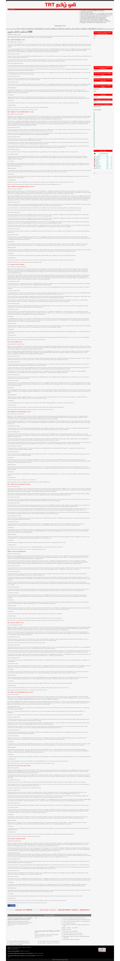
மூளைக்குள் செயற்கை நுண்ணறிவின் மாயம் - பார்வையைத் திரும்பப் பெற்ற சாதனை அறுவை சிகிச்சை (87, 13)
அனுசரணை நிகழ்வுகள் (39, 28)
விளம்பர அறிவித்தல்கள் (92, 28)
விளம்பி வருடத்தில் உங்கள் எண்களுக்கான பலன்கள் (19, 941)
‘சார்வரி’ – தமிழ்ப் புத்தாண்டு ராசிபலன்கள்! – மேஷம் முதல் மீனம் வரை (76, 919)
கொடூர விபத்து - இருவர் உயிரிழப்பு (75, 12)
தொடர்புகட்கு (100, 28)
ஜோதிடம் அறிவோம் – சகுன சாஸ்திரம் (70, 927)
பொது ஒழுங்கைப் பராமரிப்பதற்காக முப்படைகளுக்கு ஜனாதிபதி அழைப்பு (82, 22)
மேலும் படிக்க (69, 909)
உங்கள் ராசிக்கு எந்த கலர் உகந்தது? (15, 944)
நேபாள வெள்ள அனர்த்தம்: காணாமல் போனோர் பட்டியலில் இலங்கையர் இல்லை (83, 19)
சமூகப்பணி (48, 28)
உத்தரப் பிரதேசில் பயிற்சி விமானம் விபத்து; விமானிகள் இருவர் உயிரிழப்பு (81, 18)
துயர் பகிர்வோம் (84, 28)
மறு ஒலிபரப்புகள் (30, 28)
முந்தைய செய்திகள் (32, 909)
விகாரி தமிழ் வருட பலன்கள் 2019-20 (70, 931)
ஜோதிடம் (77, 28)
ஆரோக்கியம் (68, 28)
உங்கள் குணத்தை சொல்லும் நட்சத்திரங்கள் (71, 939)
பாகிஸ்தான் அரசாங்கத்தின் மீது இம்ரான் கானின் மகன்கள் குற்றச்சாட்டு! (82, 17)
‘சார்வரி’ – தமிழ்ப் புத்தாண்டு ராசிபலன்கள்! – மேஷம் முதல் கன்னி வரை (77, 921)
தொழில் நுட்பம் (54, 28)
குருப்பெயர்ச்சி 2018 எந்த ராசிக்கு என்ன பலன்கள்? (73, 934)
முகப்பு (18, 28)
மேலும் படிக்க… (10, 925)
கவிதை (73, 28)
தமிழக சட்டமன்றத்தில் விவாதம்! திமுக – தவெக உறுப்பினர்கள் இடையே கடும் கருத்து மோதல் (86, 14)
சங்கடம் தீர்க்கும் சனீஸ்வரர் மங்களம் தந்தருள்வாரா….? (50, 941)
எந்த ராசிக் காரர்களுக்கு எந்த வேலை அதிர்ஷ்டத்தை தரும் (74, 917)
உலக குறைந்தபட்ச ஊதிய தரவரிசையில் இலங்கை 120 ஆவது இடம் (81, 10)
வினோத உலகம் (61, 28)
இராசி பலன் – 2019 (67, 929)
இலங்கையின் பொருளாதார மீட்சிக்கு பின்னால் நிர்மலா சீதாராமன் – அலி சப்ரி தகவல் (84, 21)
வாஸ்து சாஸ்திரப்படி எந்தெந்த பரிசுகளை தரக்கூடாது (49, 942)
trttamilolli (10, 34)
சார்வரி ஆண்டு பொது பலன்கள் (69, 922)
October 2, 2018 (16, 34)
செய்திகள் (23, 28)
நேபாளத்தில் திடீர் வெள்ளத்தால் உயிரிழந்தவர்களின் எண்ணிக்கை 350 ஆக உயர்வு (83, 15)
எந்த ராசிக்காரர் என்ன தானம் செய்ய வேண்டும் (72, 932)
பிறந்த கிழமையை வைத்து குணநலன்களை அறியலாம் (19, 942)
